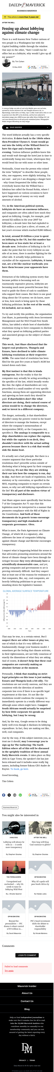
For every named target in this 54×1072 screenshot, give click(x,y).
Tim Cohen (19, 61)
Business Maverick (10, 807)
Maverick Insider (27, 986)
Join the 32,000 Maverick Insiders (25, 1023)
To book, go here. (19, 769)
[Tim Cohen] (6, 62)
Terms (32, 1060)
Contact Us (27, 1001)
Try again (9, 970)
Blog (27, 1009)
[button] (32, 67)
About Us (27, 993)
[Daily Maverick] (27, 5)
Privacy (22, 1060)
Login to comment (27, 955)
